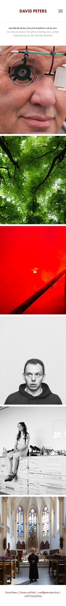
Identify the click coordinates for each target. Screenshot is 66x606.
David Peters (33, 11)
